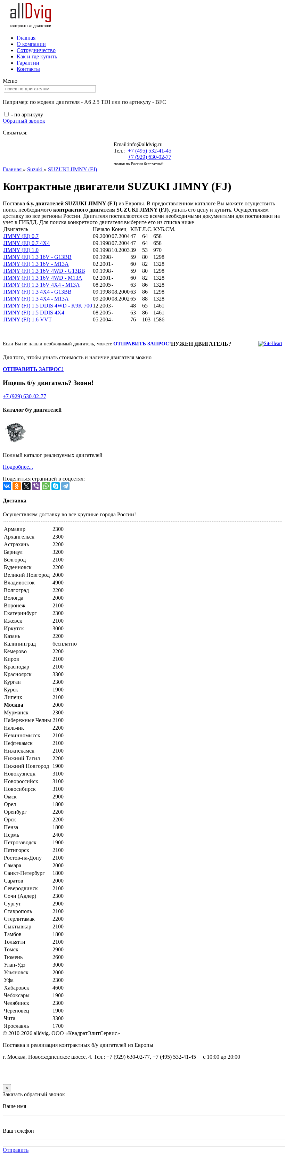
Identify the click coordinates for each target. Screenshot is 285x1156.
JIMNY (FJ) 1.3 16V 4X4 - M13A (41, 285)
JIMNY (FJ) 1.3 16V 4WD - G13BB (44, 271)
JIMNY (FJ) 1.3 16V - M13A (36, 264)
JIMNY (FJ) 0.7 (21, 236)
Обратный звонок (24, 121)
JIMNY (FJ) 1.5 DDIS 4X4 (33, 312)
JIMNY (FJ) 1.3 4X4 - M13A (36, 299)
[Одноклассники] (17, 486)
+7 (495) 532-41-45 (149, 151)
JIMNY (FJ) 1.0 (21, 250)
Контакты (28, 69)
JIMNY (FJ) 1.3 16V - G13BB (37, 257)
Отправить (15, 1150)
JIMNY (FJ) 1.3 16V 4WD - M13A (42, 278)
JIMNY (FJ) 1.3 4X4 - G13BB (37, 292)
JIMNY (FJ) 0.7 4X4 (26, 243)
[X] (26, 486)
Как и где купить (37, 56)
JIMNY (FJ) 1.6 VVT (27, 319)
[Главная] (31, 26)
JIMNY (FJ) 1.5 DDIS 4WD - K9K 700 (47, 306)
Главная (26, 38)
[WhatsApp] (46, 486)
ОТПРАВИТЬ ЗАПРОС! (142, 343)
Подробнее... (18, 467)
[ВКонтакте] (7, 486)
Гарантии (28, 63)
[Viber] (36, 486)
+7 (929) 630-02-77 (149, 157)
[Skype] (55, 486)
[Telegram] (65, 486)
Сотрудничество (36, 50)
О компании (31, 44)
